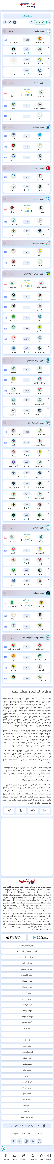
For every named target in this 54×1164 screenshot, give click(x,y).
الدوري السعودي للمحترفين (27, 951)
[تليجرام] (13, 1141)
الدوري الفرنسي (27, 998)
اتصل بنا (23, 1133)
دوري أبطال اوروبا (27, 963)
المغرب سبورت (13, 1125)
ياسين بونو (27, 1075)
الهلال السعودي (27, 1016)
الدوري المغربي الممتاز (27, 945)
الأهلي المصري (27, 1022)
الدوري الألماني (27, 992)
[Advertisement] (27, 847)
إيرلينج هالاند (27, 1105)
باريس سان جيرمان (27, 1052)
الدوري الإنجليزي (27, 975)
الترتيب (11, 31)
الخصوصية (15, 1133)
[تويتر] (32, 1141)
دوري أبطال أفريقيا (27, 969)
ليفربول (27, 1040)
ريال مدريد (27, 1034)
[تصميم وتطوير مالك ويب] (44, 1126)
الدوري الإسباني (27, 981)
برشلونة (27, 1028)
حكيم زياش (27, 1069)
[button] (49, 22)
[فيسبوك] (39, 1141)
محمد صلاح (27, 1093)
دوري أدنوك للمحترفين (27, 957)
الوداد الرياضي (27, 1010)
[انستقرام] (26, 1141)
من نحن (39, 1133)
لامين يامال (27, 1111)
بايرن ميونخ (27, 1058)
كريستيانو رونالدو (27, 1087)
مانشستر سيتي (27, 1046)
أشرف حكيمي (27, 1064)
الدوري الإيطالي (27, 986)
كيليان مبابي (27, 1099)
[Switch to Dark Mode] (4, 1148)
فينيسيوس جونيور (27, 1117)
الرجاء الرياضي (27, 1004)
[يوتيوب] (19, 1141)
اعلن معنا (31, 1133)
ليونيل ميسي (27, 1081)
